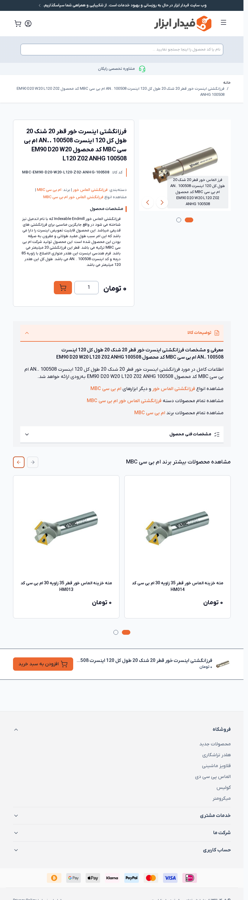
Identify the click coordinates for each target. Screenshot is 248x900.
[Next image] (148, 202)
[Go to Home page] (129, 23)
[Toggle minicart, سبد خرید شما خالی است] (18, 23)
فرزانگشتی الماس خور (90, 189)
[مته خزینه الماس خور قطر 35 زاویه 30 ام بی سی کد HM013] (66, 528)
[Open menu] (223, 22)
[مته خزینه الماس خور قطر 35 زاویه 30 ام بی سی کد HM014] (177, 528)
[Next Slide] (18, 462)
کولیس (224, 788)
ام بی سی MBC (48, 189)
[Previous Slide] (32, 462)
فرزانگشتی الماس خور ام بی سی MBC (73, 197)
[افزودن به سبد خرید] (63, 287)
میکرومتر (222, 798)
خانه (227, 82)
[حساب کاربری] (28, 23)
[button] (122, 729)
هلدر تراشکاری (216, 755)
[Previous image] (162, 202)
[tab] (189, 220)
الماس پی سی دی (213, 777)
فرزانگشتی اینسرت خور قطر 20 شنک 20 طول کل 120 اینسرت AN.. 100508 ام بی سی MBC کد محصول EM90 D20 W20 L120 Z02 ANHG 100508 (120, 91)
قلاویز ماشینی (216, 766)
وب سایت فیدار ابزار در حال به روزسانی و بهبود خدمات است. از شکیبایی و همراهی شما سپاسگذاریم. (124, 5)
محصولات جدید (215, 744)
